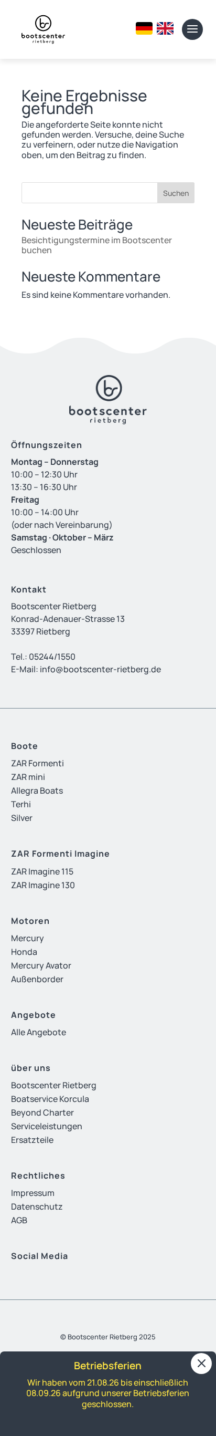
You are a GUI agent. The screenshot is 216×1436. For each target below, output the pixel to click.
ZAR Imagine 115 (42, 871)
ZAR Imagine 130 (43, 885)
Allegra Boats (37, 790)
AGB (19, 1220)
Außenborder (37, 979)
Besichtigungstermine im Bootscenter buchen (96, 245)
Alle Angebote (38, 1032)
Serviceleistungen (46, 1126)
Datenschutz (37, 1206)
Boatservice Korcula (50, 1099)
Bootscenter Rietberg (53, 1085)
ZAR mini (28, 777)
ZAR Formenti (37, 763)
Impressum (33, 1193)
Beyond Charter (42, 1112)
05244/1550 (52, 656)
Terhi (21, 804)
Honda (24, 952)
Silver (22, 818)
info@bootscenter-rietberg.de (100, 669)
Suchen (176, 193)
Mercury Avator (41, 965)
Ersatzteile (32, 1140)
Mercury (27, 938)
